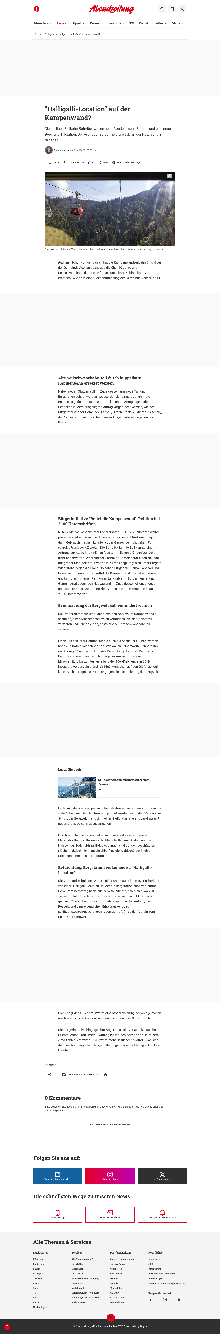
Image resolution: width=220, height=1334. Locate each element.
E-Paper (114, 1278)
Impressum (154, 1259)
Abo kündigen (155, 1278)
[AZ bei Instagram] (165, 1299)
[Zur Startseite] (111, 13)
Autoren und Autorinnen (122, 1259)
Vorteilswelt (78, 1288)
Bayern (62, 23)
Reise (36, 1302)
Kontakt (114, 1283)
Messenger (77, 1269)
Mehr (176, 23)
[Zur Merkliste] (172, 9)
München (41, 23)
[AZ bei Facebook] (150, 1299)
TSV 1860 (38, 1278)
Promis (95, 23)
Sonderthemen (117, 1302)
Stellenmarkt (78, 1302)
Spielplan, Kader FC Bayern (85, 1293)
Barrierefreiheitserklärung (161, 1273)
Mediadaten (116, 1288)
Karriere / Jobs (117, 1264)
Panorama (113, 23)
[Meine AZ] (182, 9)
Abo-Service (116, 1273)
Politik (144, 23)
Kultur (158, 23)
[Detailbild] (169, 176)
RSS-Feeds (77, 1273)
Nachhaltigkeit (40, 1307)
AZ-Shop (114, 1293)
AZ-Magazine (117, 1297)
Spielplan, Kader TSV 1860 (85, 1297)
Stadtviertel (39, 1264)
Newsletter (77, 1264)
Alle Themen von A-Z (82, 1259)
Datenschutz (154, 1269)
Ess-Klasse (77, 1283)
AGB (150, 1264)
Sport (77, 23)
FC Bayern (38, 1273)
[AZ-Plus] (36, 9)
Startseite (39, 34)
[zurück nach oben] (111, 1319)
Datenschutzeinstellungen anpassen (167, 1283)
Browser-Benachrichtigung (85, 1278)
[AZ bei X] (179, 1299)
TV (131, 23)
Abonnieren (116, 1269)
